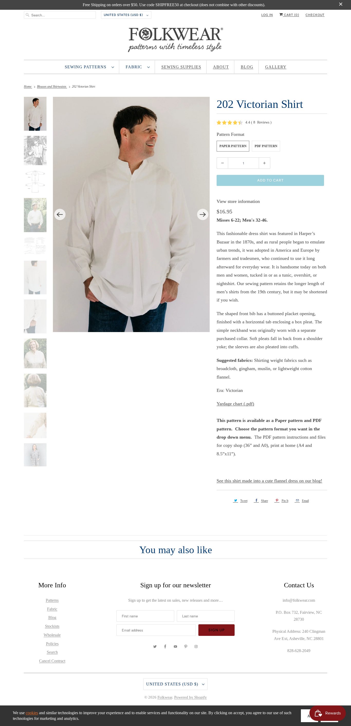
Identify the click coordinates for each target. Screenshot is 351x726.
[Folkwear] (175, 41)
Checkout (315, 15)
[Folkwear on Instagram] (196, 646)
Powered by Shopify (190, 697)
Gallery (276, 67)
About (221, 67)
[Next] (202, 214)
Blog (247, 67)
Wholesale (52, 635)
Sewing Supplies (181, 67)
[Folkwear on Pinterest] (185, 646)
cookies (32, 713)
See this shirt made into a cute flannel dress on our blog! (269, 480)
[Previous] (60, 214)
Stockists (52, 626)
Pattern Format (230, 134)
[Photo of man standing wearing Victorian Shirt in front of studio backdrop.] (131, 214)
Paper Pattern (232, 146)
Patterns (52, 600)
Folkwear (165, 697)
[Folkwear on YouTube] (175, 646)
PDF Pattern (266, 146)
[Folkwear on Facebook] (165, 646)
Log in (267, 15)
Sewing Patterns (87, 67)
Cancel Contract (52, 661)
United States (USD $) (124, 15)
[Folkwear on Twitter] (155, 646)
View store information (238, 201)
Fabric (135, 67)
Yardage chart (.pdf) (235, 403)
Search (52, 652)
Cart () (291, 15)
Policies (52, 644)
